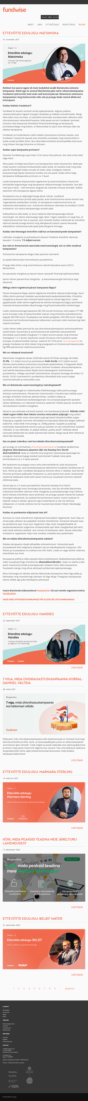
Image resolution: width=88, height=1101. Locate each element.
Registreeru (71, 17)
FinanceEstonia (7, 1041)
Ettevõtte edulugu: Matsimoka (31, 33)
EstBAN (5, 1039)
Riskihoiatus (6, 1030)
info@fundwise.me (9, 1049)
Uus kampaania (71, 340)
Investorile (68, 24)
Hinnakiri (5, 1026)
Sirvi (39, 24)
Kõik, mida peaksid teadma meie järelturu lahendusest (40, 841)
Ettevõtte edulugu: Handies (28, 614)
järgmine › (70, 988)
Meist (31, 24)
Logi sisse (81, 17)
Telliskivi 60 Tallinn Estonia (16, 1063)
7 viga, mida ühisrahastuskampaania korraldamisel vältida (43, 681)
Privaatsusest (7, 1028)
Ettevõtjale (52, 24)
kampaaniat (43, 590)
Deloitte (5, 1037)
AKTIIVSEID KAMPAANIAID (26, 599)
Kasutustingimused (8, 1024)
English (44, 17)
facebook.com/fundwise (10, 1052)
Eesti (50, 17)
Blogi (82, 24)
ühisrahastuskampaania (43, 446)
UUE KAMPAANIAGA (64, 599)
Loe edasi (77, 667)
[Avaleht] (14, 9)
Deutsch (56, 17)
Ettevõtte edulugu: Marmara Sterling (37, 772)
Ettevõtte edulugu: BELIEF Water (32, 919)
